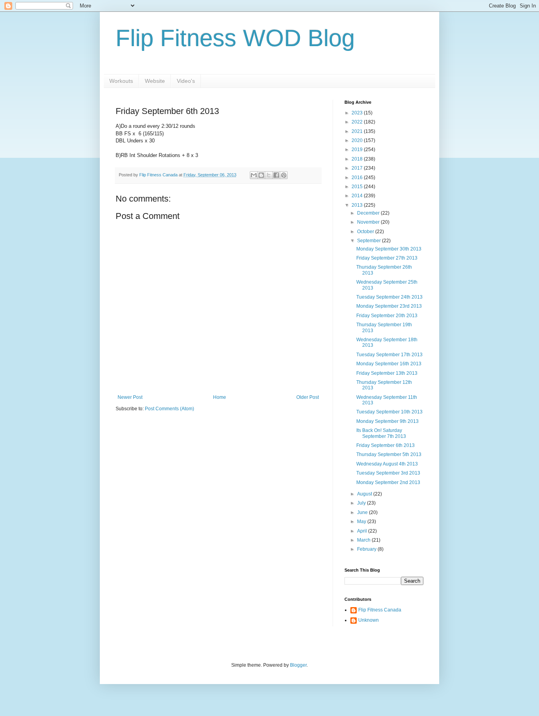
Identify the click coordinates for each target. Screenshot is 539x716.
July (362, 503)
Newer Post (130, 397)
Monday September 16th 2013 (388, 363)
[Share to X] (269, 175)
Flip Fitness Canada (379, 610)
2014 (358, 195)
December (369, 213)
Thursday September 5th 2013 (388, 454)
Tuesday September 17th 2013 (389, 354)
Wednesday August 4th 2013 (387, 464)
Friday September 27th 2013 (386, 258)
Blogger (298, 665)
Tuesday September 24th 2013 (389, 297)
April (362, 531)
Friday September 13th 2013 (386, 373)
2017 (358, 168)
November (369, 222)
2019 (358, 149)
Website (155, 81)
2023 (358, 113)
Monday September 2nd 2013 (388, 482)
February (367, 549)
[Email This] (254, 175)
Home (219, 397)
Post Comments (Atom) (169, 408)
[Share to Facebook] (276, 175)
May (362, 521)
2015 (358, 186)
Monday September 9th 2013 (387, 421)
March (364, 540)
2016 (358, 177)
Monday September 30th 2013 (388, 249)
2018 (358, 159)
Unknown (368, 620)
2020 (358, 140)
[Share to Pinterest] (284, 175)
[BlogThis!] (261, 175)
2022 (358, 122)
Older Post (307, 397)
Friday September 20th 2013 (386, 315)
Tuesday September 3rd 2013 (388, 473)
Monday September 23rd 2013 (389, 306)
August (365, 494)
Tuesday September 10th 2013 (389, 412)
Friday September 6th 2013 (385, 445)
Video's (186, 81)
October (366, 231)
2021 (358, 131)
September (369, 240)
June (363, 512)
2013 (358, 205)
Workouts (121, 81)
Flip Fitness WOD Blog (235, 38)
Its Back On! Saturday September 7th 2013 (381, 433)
